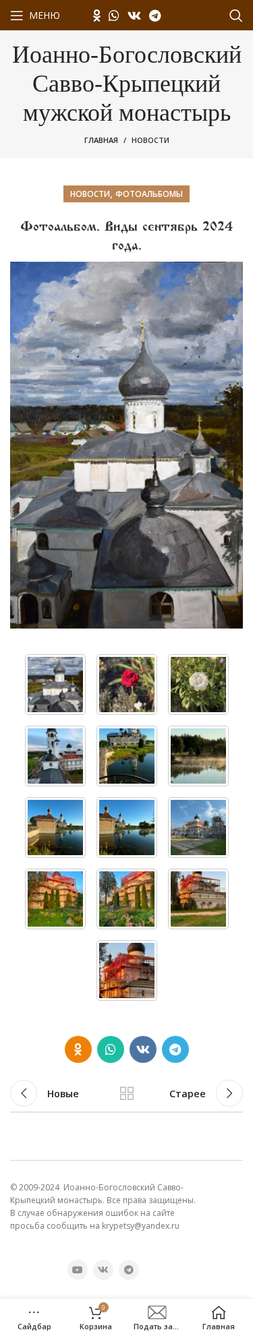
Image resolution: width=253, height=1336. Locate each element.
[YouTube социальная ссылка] (77, 1270)
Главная (101, 140)
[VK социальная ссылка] (134, 15)
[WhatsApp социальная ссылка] (114, 15)
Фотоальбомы (149, 194)
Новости (150, 140)
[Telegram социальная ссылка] (155, 15)
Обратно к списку (127, 1093)
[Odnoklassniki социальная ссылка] (97, 15)
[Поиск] (236, 15)
